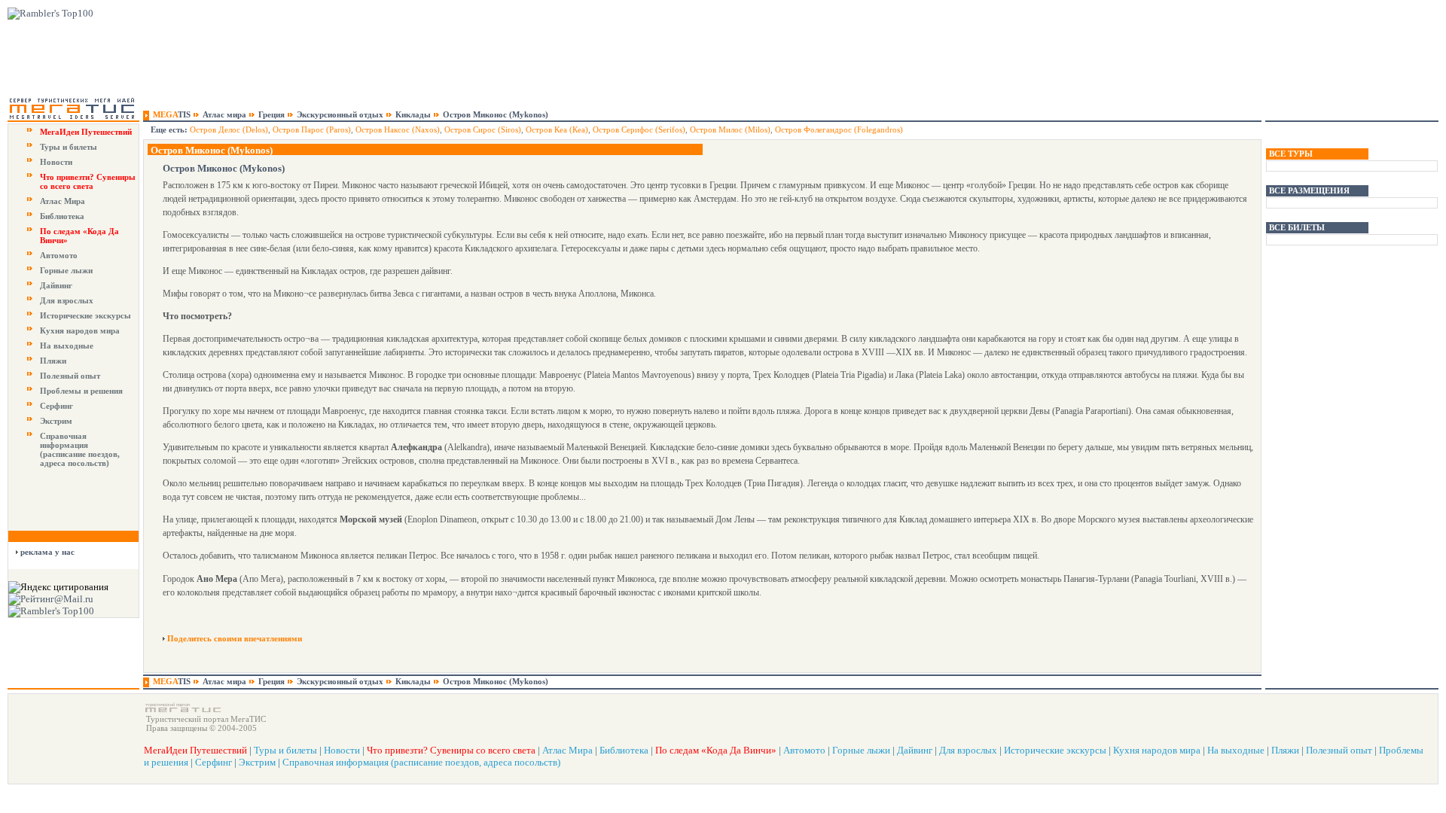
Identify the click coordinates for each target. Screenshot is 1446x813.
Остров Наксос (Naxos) (397, 129)
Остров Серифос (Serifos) (639, 129)
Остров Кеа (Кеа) (557, 129)
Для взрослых (66, 300)
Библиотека (62, 216)
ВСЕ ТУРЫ (1291, 153)
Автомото (59, 255)
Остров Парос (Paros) (312, 129)
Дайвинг (56, 285)
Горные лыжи (66, 270)
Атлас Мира (62, 201)
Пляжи (53, 360)
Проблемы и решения (81, 390)
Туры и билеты (68, 146)
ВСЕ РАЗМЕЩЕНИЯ (1309, 190)
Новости (56, 161)
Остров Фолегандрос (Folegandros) (839, 129)
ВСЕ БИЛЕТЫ (1297, 227)
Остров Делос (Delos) (229, 129)
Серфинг (56, 405)
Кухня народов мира (80, 330)
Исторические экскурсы (85, 315)
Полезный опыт (70, 375)
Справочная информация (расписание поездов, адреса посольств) (80, 449)
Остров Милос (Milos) (730, 129)
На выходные (66, 345)
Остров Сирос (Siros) (482, 129)
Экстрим (56, 420)
